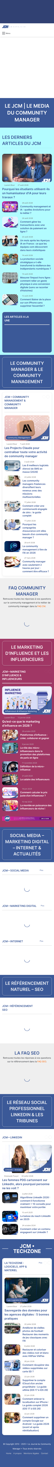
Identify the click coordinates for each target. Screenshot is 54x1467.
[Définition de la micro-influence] (10, 766)
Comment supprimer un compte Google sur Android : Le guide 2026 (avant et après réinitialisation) (35, 1424)
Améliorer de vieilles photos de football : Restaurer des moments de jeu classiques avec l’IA (35, 1334)
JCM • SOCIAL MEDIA (15, 870)
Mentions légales (31, 1453)
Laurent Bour (9, 185)
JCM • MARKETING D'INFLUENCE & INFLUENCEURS (14, 675)
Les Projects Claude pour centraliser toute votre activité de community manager (25, 452)
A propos (17, 1453)
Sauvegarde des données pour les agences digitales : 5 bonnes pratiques (26, 1314)
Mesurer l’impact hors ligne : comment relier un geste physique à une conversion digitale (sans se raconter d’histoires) (35, 284)
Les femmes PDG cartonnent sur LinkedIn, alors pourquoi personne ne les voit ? (26, 1184)
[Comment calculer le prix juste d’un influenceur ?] (10, 792)
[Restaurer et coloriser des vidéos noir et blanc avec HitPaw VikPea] (12, 1349)
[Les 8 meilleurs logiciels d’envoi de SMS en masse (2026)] (12, 465)
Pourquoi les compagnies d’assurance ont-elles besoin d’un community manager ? (35, 531)
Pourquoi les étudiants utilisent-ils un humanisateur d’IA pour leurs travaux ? (26, 193)
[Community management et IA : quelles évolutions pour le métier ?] (10, 206)
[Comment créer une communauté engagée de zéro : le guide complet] (12, 506)
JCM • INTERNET (12, 941)
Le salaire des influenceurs (35, 779)
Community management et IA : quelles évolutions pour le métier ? (35, 209)
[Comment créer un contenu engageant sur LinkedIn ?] (10, 1229)
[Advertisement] (27, 67)
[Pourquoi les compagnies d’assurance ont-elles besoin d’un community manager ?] (12, 524)
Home (8, 1453)
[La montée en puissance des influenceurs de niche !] (10, 805)
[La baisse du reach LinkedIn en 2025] (10, 1216)
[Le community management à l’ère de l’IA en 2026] (12, 546)
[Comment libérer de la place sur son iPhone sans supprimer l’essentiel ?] (10, 299)
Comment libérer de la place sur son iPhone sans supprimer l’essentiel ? (35, 302)
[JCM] (13, 26)
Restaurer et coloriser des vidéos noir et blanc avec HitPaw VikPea (35, 1353)
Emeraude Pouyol (11, 1176)
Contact (44, 1453)
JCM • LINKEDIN (12, 1137)
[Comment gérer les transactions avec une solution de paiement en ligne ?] (10, 222)
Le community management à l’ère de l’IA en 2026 (34, 549)
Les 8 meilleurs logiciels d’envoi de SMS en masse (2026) (35, 468)
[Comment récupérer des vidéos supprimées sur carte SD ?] (12, 1365)
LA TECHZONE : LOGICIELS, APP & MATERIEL (15, 1266)
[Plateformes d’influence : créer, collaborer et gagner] (10, 735)
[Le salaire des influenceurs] (10, 779)
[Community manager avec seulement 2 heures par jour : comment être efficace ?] (12, 561)
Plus (41, 870)
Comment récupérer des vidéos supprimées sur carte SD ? (35, 1368)
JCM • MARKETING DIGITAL (19, 905)
